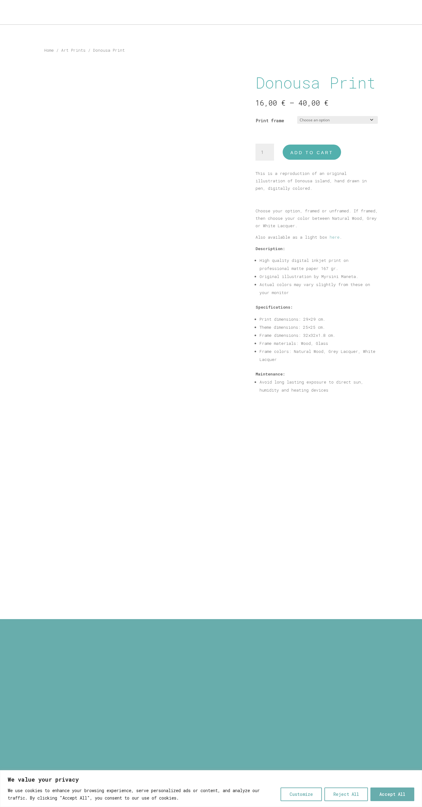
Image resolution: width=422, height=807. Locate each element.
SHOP (37, 12)
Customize (301, 794)
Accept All (392, 794)
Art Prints (73, 50)
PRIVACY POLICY (211, 672)
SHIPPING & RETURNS (211, 665)
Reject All (346, 794)
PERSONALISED (75, 12)
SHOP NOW (392, 12)
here (335, 237)
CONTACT (111, 12)
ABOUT (16, 12)
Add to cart (311, 152)
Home (49, 50)
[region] (211, 788)
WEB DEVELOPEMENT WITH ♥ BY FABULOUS (211, 733)
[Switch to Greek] (132, 13)
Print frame (270, 121)
